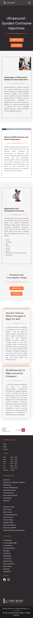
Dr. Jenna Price (7, 558)
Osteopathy (6, 500)
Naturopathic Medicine (9, 525)
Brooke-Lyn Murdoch (9, 563)
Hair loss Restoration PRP (10, 495)
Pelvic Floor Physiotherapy (10, 487)
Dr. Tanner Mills (7, 540)
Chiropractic (6, 480)
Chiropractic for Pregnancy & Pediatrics (14, 482)
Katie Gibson (6, 550)
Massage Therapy (8, 522)
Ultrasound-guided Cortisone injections (14, 530)
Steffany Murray (7, 561)
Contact (5, 449)
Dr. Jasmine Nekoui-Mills (10, 543)
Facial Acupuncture (8, 493)
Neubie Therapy (7, 512)
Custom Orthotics (8, 517)
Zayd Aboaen (7, 553)
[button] (29, 2)
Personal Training (8, 520)
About (5, 446)
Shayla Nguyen (7, 556)
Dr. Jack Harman (7, 545)
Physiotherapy (7, 485)
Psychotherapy (7, 498)
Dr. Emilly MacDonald (9, 548)
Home (5, 444)
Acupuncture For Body (9, 490)
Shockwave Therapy (9, 507)
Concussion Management (10, 514)
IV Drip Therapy (7, 509)
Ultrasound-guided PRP (9, 527)
